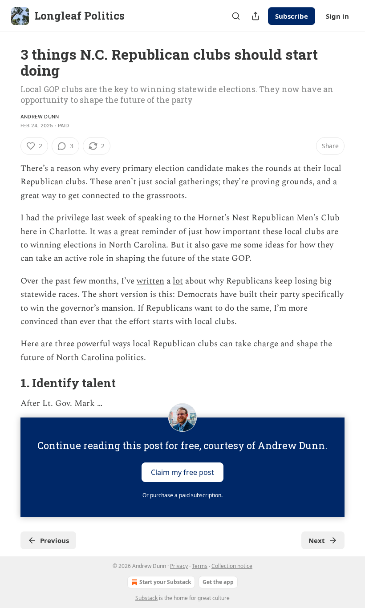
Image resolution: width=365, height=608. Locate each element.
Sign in (337, 16)
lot (178, 281)
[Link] (8, 383)
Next (316, 540)
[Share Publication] (255, 16)
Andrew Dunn (39, 116)
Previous (54, 540)
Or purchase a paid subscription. (182, 495)
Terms (199, 566)
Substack (146, 598)
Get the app (218, 582)
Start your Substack (165, 582)
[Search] (236, 16)
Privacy (179, 566)
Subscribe (291, 16)
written (150, 281)
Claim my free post (182, 472)
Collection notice (231, 566)
